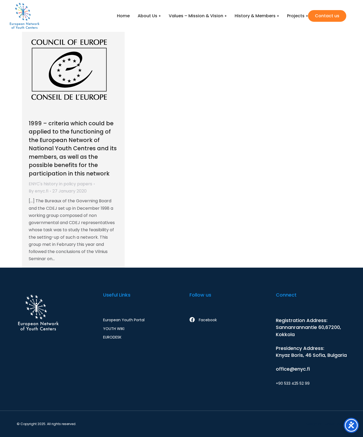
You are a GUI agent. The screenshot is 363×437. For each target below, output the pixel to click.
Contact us (327, 16)
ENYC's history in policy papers (60, 184)
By (38, 191)
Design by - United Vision (326, 424)
